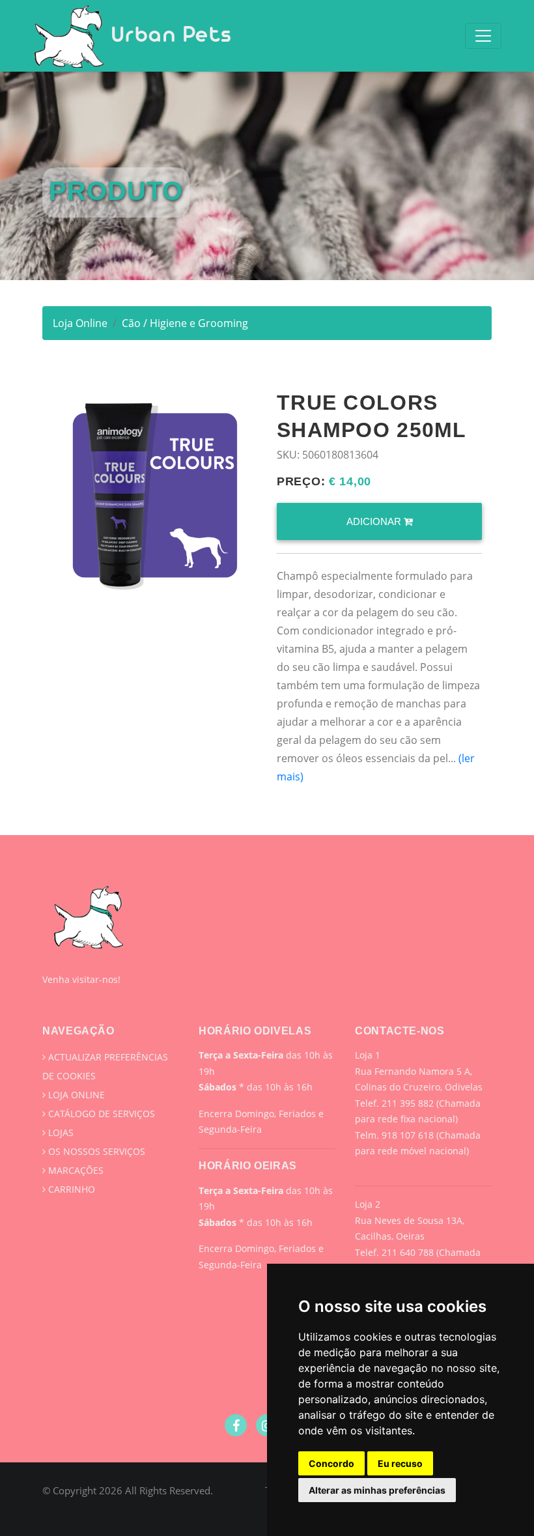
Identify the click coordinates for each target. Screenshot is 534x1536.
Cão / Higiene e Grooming (185, 323)
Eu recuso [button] (400, 1463)
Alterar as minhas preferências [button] (377, 1490)
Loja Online (80, 323)
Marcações (75, 1170)
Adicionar (375, 521)
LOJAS (60, 1132)
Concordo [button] (331, 1463)
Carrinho (70, 1189)
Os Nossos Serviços (95, 1151)
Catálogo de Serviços (100, 1113)
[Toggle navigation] (483, 36)
